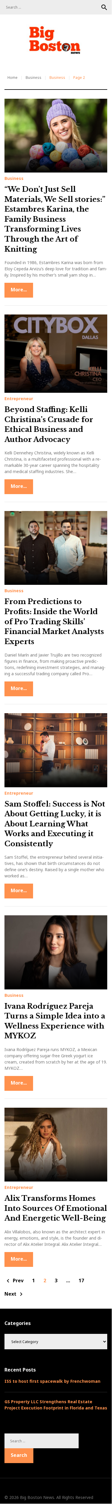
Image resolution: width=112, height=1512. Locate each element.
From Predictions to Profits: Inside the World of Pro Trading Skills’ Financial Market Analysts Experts (54, 621)
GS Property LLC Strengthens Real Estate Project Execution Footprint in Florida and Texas (55, 1405)
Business (33, 77)
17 (81, 1280)
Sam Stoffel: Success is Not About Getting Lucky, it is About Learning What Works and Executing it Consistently (54, 824)
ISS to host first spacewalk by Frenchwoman (52, 1381)
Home (12, 77)
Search (104, 7)
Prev (14, 1281)
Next (14, 1294)
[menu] (12, 60)
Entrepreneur (18, 399)
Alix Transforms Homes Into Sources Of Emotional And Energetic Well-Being (55, 1208)
